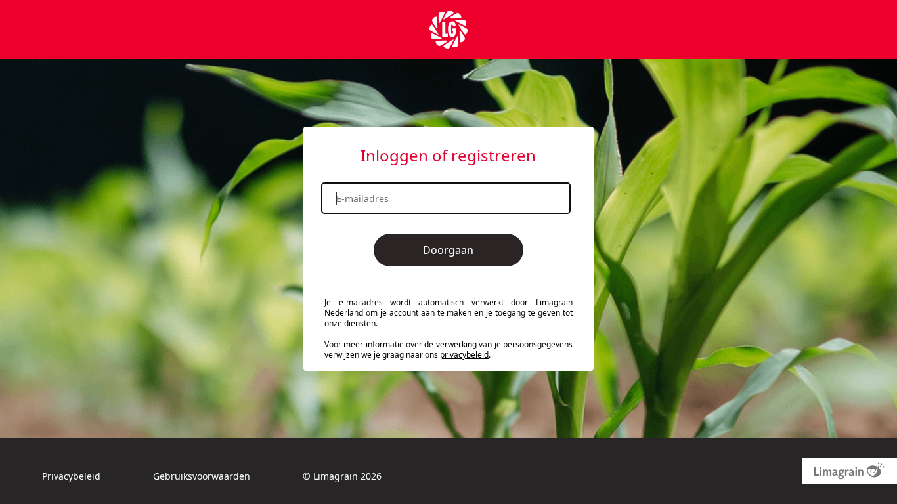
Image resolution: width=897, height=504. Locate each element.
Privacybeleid (71, 476)
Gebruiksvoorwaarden (201, 476)
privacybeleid (464, 354)
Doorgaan (448, 250)
